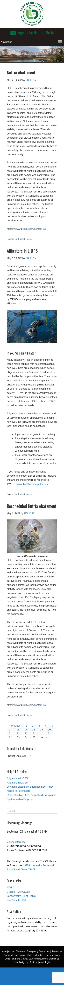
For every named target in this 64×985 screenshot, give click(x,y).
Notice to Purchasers (18, 790)
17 (25, 729)
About (11, 951)
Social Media (10, 955)
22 (18, 733)
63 (18, 737)
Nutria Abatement (21, 72)
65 (34, 737)
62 (10, 737)
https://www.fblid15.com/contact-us (26, 228)
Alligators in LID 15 (22, 250)
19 (41, 729)
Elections (20, 951)
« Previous (14, 725)
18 (33, 729)
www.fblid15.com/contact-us (32, 484)
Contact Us (24, 955)
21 (10, 733)
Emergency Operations (38, 951)
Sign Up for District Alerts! (35, 32)
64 (26, 737)
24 (34, 733)
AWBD (10, 887)
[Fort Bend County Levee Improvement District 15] (32, 24)
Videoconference (16, 841)
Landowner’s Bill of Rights (21, 895)
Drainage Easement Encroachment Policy (30, 786)
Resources (57, 951)
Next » (43, 737)
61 (49, 733)
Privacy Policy (53, 955)
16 (18, 729)
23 (26, 733)
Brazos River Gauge (18, 891)
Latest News (25, 239)
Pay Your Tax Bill (16, 900)
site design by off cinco (25, 962)
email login (44, 962)
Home (3, 951)
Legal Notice (38, 955)
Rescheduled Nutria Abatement (31, 506)
